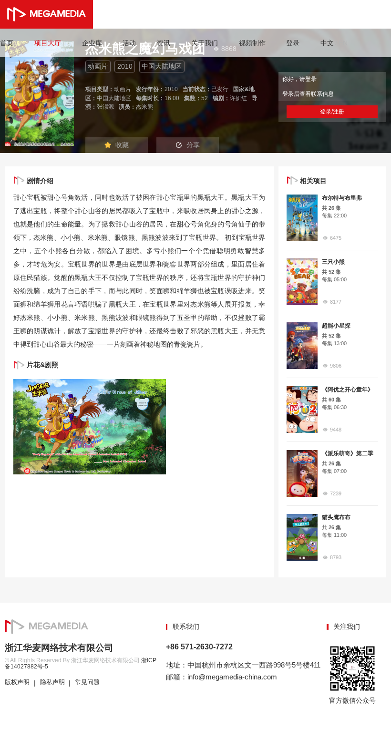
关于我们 (204, 43)
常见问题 (87, 682)
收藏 (122, 145)
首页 (6, 43)
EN (343, 43)
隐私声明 (52, 682)
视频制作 (252, 43)
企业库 (92, 43)
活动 (129, 43)
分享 (193, 145)
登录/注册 (332, 111)
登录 (292, 43)
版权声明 (17, 682)
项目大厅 (47, 43)
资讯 (163, 43)
